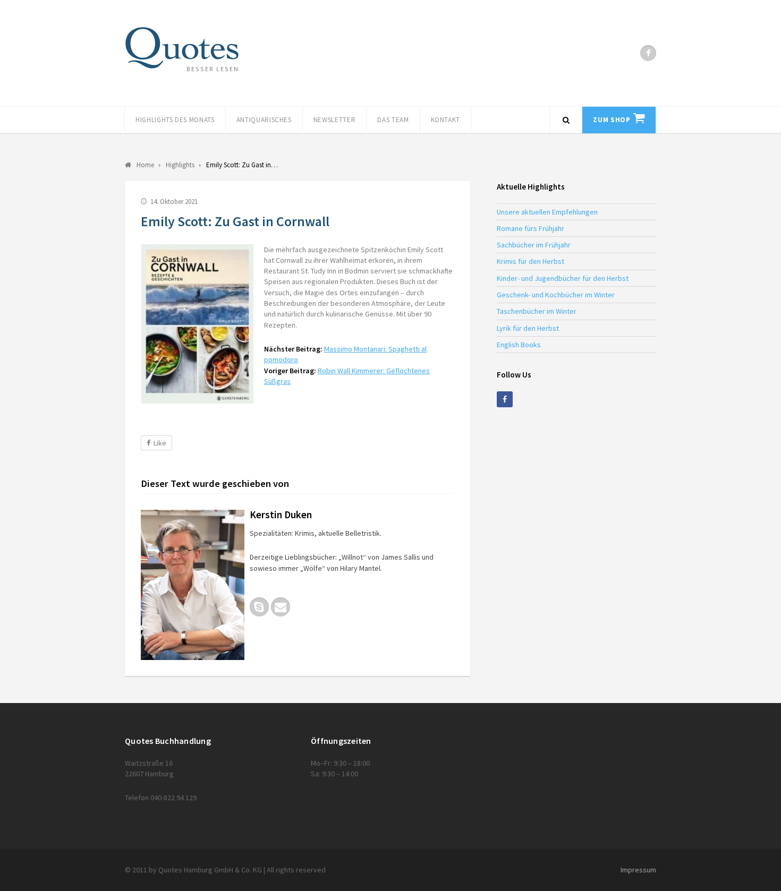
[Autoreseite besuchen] (192, 585)
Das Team (393, 119)
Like (160, 443)
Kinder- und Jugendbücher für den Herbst (563, 278)
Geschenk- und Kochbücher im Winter (556, 294)
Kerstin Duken (281, 514)
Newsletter (334, 119)
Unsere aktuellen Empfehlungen (547, 212)
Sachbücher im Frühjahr (534, 245)
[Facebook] (648, 53)
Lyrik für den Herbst (528, 328)
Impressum (638, 870)
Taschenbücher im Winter (536, 311)
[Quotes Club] (182, 48)
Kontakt (446, 119)
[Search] (565, 120)
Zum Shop (611, 119)
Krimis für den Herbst (530, 261)
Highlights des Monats (175, 119)
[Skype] (259, 606)
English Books (519, 344)
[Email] (280, 606)
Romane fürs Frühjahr (530, 228)
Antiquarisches (264, 119)
